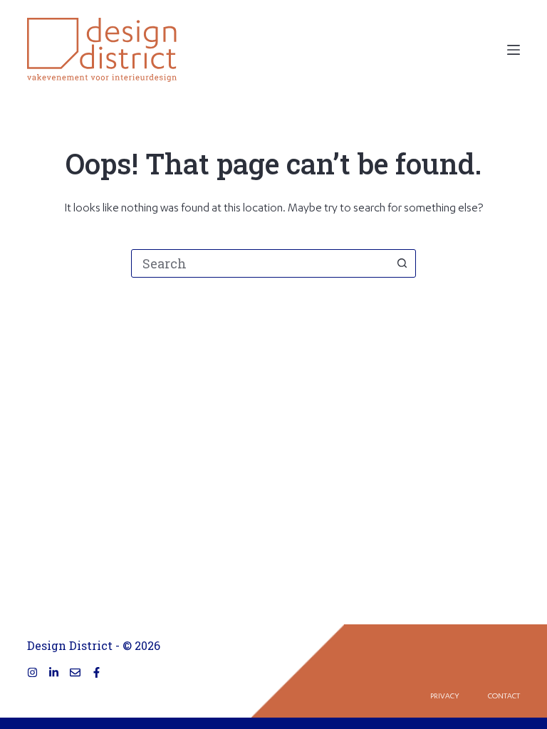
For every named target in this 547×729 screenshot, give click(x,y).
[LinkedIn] (53, 672)
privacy (444, 697)
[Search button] (401, 263)
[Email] (75, 672)
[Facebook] (96, 672)
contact (504, 697)
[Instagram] (32, 672)
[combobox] (260, 263)
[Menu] (513, 49)
